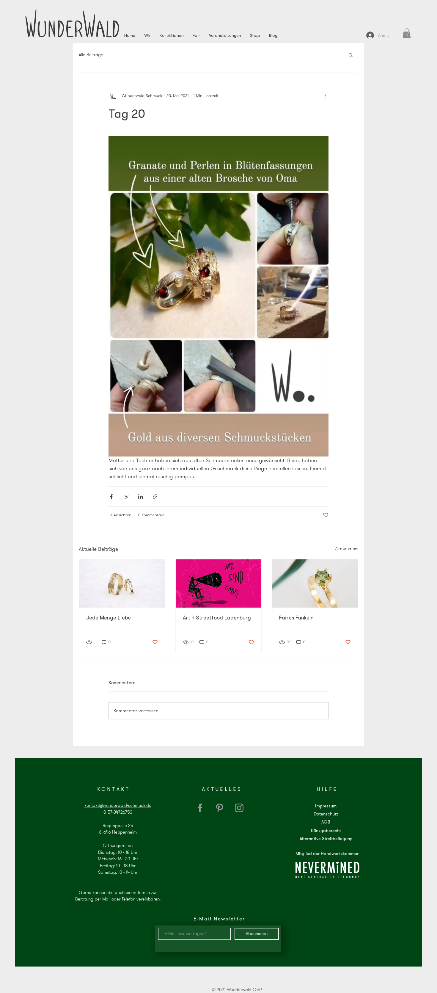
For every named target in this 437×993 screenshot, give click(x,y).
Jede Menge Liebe (108, 618)
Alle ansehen (346, 548)
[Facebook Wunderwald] (200, 808)
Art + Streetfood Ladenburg (217, 618)
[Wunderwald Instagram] (239, 808)
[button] (407, 33)
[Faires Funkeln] (315, 583)
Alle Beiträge (91, 55)
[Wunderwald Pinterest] (219, 808)
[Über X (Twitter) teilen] (126, 496)
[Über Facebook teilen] (111, 496)
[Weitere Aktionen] (324, 95)
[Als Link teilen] (155, 496)
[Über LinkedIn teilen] (140, 496)
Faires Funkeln (296, 618)
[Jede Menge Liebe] (122, 583)
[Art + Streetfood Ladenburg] (219, 583)
